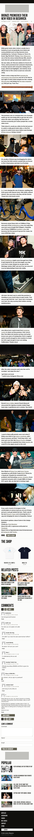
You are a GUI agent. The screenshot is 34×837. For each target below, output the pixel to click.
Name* (3, 738)
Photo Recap (24, 21)
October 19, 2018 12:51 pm (12, 634)
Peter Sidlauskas (25, 56)
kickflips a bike (21, 229)
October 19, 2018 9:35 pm (11, 696)
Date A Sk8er (10, 403)
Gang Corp (14, 471)
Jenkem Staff (15, 21)
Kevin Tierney (24, 471)
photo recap (11, 535)
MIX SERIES (4, 821)
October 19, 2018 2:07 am (11, 624)
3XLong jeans (5, 81)
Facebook (4, 528)
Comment (4, 726)
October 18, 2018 (5, 21)
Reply (2, 619)
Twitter (15, 532)
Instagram (6, 532)
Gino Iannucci (7, 132)
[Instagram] (27, 826)
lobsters (28, 442)
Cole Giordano (12, 524)
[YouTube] (31, 826)
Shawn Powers (20, 440)
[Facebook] (22, 826)
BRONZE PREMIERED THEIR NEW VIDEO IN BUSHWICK (14, 17)
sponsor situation (22, 477)
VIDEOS (3, 818)
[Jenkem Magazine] (17, 1)
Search (2, 830)
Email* (3, 742)
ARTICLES (3, 813)
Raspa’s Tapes (11, 514)
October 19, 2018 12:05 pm (12, 686)
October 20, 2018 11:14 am (12, 654)
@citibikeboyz (15, 225)
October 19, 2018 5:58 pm (12, 644)
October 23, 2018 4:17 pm (12, 663)
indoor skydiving (21, 436)
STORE (2, 826)
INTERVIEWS (4, 816)
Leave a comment (7, 724)
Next (9, 609)
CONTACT (3, 823)
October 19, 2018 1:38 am (11, 614)
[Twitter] (24, 826)
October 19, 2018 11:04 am (11, 675)
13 (31, 21)
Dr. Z (2, 190)
